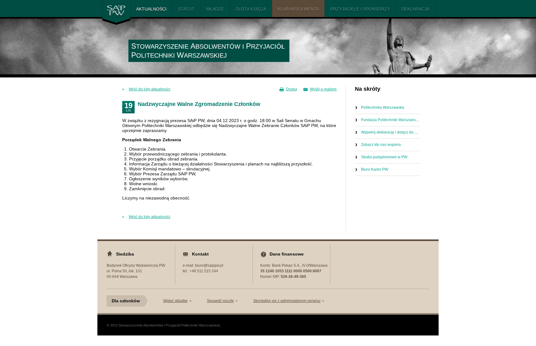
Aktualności (151, 9)
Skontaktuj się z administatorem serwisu (286, 301)
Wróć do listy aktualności (149, 89)
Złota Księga (250, 9)
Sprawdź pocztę (220, 301)
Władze (215, 9)
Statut (186, 9)
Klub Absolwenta (298, 9)
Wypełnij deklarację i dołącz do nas (391, 132)
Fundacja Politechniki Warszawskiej (391, 120)
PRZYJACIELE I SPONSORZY (360, 9)
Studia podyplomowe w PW (384, 157)
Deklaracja (415, 9)
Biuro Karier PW (374, 169)
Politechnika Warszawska (382, 107)
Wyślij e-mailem (323, 89)
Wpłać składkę (175, 301)
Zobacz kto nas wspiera (381, 144)
